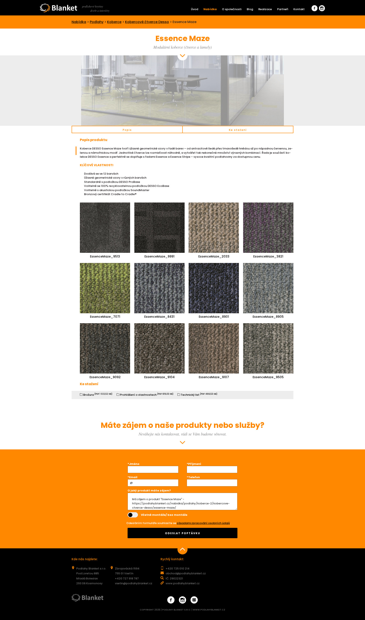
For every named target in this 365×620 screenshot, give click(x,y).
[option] (182, 90)
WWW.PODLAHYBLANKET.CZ (209, 609)
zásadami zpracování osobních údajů (203, 523)
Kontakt (299, 9)
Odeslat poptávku (182, 533)
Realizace (265, 9)
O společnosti (231, 9)
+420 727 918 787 (127, 578)
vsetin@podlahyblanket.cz (133, 583)
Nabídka (210, 9)
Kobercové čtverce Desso (147, 21)
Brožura (97, 395)
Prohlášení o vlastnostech (146, 395)
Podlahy (97, 21)
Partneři (282, 9)
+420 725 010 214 (177, 569)
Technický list (198, 395)
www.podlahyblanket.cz (183, 583)
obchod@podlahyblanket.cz (186, 573)
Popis (127, 130)
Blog (250, 9)
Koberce (114, 21)
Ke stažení (238, 130)
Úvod (194, 9)
